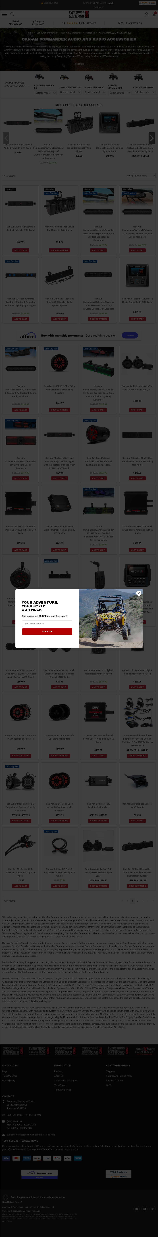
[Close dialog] (138, 593)
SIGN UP (47, 631)
